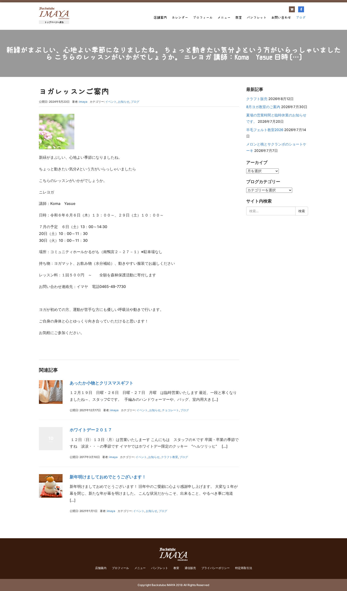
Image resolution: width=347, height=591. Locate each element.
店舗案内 (160, 17)
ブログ (301, 17)
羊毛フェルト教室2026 (264, 130)
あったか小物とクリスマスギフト (101, 382)
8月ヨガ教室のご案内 (263, 107)
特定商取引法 (243, 568)
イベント (111, 101)
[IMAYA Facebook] (301, 9)
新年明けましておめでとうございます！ (108, 476)
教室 (238, 17)
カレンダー (180, 17)
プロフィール (203, 17)
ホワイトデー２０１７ (91, 429)
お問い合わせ (281, 17)
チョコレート (170, 410)
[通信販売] (292, 9)
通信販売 (190, 568)
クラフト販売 (256, 99)
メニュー (224, 17)
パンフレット (257, 17)
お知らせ (123, 101)
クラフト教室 (169, 457)
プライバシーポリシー (215, 568)
